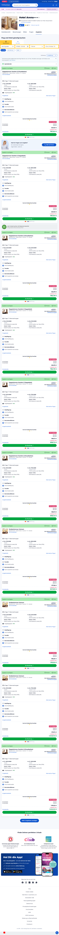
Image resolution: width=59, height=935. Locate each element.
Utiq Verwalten (29, 909)
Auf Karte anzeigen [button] (26, 22)
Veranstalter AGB (29, 897)
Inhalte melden (29, 891)
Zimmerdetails (6, 74)
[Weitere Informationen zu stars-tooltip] (38, 17)
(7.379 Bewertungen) (52, 75)
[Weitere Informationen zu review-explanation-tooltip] (38, 25)
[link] (53, 5)
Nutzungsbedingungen (29, 900)
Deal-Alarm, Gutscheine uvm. (29, 894)
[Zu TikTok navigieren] (29, 882)
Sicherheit (29, 921)
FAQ (29, 889)
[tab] (6, 42)
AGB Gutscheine (29, 915)
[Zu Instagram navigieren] (26, 882)
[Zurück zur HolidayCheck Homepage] (6, 5)
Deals (4, 1)
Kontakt (43, 1)
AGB (29, 912)
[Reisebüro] (57, 932)
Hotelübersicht (5, 32)
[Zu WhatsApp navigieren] (36, 882)
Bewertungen (17, 32)
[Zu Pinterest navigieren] (33, 882)
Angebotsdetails (6, 115)
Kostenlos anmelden (51, 9)
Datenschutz (29, 903)
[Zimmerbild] (5, 237)
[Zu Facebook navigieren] (22, 882)
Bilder (25, 32)
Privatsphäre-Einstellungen (29, 906)
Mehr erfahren (12, 60)
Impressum (29, 924)
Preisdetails (5, 131)
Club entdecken (40, 9)
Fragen (31, 32)
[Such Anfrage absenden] (36, 5)
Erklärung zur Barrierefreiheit (29, 918)
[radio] (29, 101)
